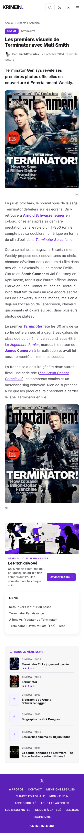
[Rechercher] (50, 7)
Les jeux (72, 809)
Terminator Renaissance (26, 613)
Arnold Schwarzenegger (44, 215)
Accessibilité (25, 803)
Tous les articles (55, 803)
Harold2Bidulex (28, 54)
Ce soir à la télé (48, 809)
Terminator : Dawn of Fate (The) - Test (37, 626)
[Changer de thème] (59, 7)
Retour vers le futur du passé (30, 607)
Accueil (9, 22)
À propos (16, 789)
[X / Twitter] (42, 781)
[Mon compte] (68, 7)
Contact (35, 789)
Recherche (42, 816)
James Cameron (19, 351)
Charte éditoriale (30, 796)
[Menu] (77, 7)
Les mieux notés (18, 809)
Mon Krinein (58, 796)
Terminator (32, 326)
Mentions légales (60, 789)
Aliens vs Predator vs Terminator (33, 619)
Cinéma (21, 22)
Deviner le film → (61, 577)
